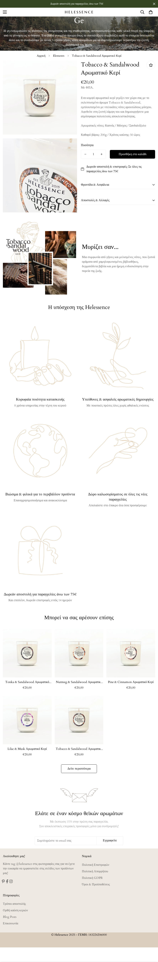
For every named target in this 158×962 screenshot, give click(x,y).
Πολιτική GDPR (92, 878)
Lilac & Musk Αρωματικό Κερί (27, 749)
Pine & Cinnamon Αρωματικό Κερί (131, 682)
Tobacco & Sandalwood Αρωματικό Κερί (79, 749)
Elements (58, 56)
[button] (150, 12)
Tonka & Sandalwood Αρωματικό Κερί (27, 682)
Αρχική (41, 56)
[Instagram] (11, 881)
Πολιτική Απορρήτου (95, 871)
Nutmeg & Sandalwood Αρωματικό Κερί (79, 682)
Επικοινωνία (10, 923)
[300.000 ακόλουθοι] (7, 881)
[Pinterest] (3, 881)
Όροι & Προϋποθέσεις (96, 884)
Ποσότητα (87, 145)
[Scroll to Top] (150, 941)
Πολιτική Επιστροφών (95, 865)
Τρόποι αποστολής (14, 904)
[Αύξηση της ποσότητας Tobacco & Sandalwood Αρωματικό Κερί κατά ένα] (101, 154)
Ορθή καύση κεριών (15, 910)
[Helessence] (79, 12)
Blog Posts (9, 917)
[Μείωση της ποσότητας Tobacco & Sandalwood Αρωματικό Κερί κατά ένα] (85, 154)
